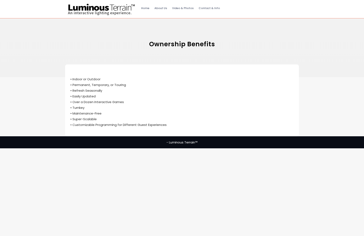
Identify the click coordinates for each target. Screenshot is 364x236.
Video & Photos (183, 8)
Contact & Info (209, 8)
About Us (160, 8)
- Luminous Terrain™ (182, 142)
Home (145, 8)
